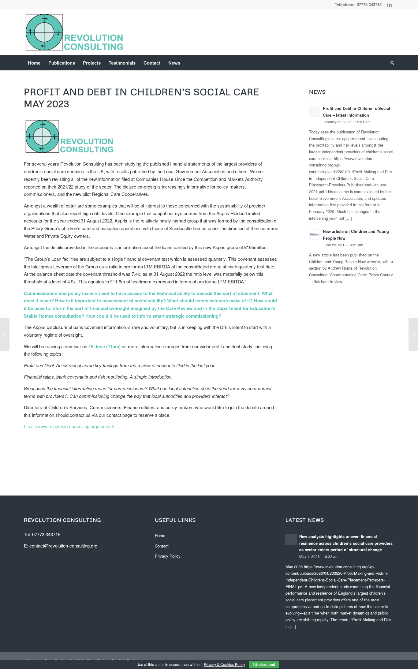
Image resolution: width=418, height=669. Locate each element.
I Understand (264, 665)
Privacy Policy (168, 556)
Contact (162, 546)
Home (160, 535)
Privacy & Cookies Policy (224, 664)
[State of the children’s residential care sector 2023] (4, 334)
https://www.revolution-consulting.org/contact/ (69, 426)
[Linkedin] (389, 4)
